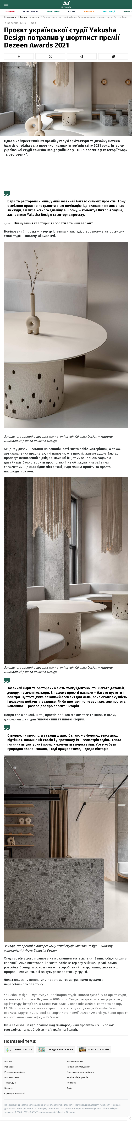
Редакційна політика (14, 1072)
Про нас (8, 1061)
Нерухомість (10, 17)
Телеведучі (10, 1082)
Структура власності (14, 1093)
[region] (66, 1129)
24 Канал (9, 11)
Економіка (53, 11)
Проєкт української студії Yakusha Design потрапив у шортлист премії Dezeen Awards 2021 (85, 17)
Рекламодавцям (75, 1061)
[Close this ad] (129, 1118)
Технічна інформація (77, 1077)
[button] (19, 56)
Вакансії (8, 1088)
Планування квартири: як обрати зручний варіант (53, 223)
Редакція (9, 1066)
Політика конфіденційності (80, 1072)
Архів (69, 1088)
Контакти (71, 1082)
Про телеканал (11, 1077)
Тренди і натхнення (30, 17)
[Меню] (6, 4)
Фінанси (89, 11)
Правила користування (78, 1066)
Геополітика (30, 11)
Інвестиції (109, 11)
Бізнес (72, 11)
